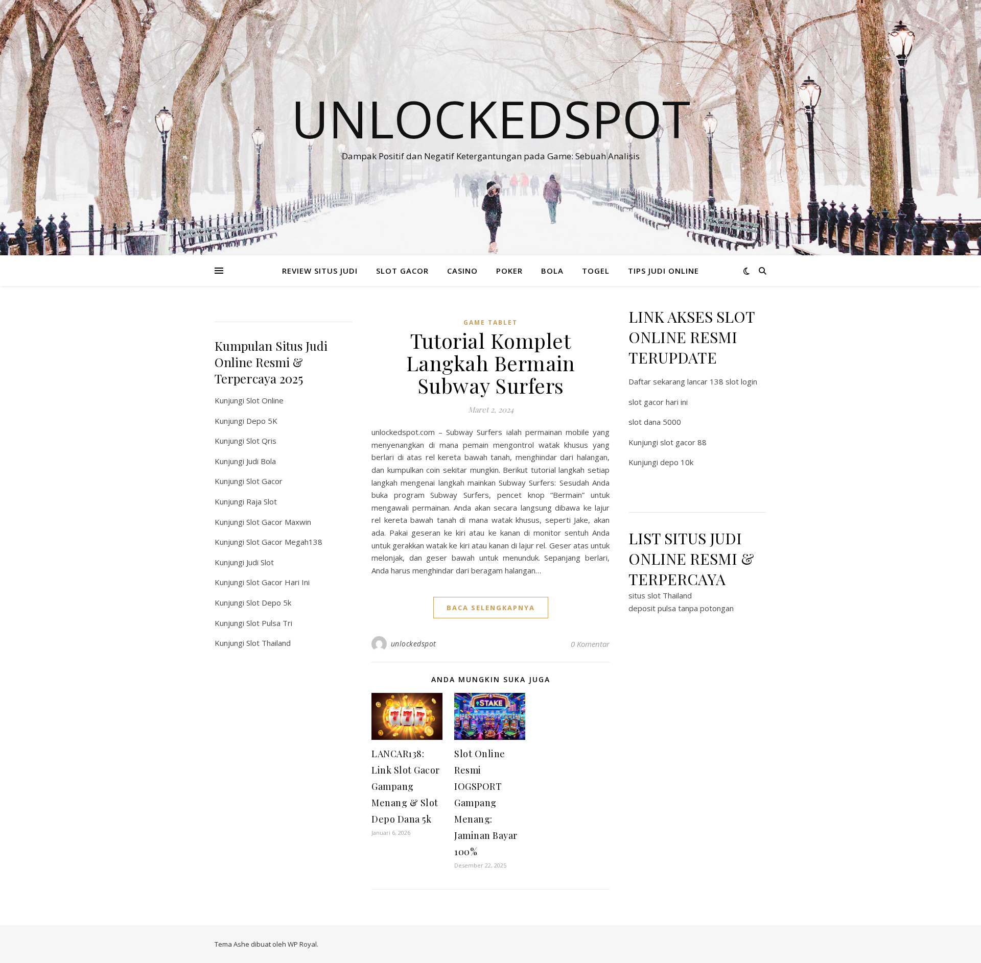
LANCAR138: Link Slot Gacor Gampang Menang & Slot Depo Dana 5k (405, 786)
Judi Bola (261, 461)
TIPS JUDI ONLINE (663, 271)
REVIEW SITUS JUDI (320, 271)
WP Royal (302, 944)
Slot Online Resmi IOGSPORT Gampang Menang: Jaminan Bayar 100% (486, 803)
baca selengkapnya (491, 607)
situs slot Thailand (660, 595)
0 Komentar (590, 644)
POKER (509, 271)
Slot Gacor (264, 481)
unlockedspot (413, 643)
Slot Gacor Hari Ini (278, 582)
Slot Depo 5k (268, 602)
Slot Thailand (268, 643)
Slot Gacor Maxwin (278, 522)
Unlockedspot (490, 118)
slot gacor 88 (683, 442)
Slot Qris (261, 441)
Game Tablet (490, 322)
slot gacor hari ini (658, 402)
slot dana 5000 (654, 422)
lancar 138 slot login (722, 381)
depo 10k (676, 462)
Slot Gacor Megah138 (284, 542)
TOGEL (596, 271)
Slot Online (265, 400)
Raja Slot (261, 501)
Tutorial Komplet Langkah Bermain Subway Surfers (490, 363)
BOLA (552, 271)
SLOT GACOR (402, 271)
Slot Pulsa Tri (269, 623)
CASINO (462, 271)
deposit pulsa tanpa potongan (681, 608)
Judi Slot (260, 562)
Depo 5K (261, 421)
